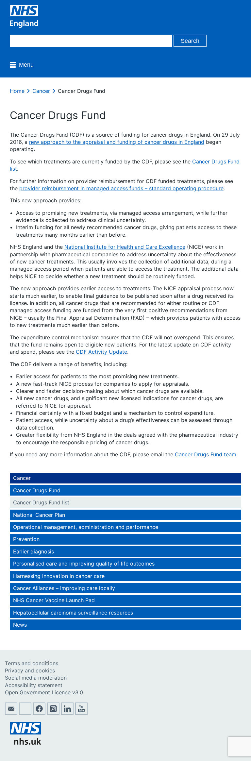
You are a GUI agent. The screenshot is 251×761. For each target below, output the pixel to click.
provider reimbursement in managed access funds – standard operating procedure (121, 188)
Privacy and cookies (30, 670)
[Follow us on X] (25, 713)
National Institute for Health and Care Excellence (124, 247)
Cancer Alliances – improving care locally (64, 588)
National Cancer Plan (39, 515)
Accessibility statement (33, 685)
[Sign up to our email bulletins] (11, 713)
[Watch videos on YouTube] (81, 713)
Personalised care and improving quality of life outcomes (84, 563)
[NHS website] (25, 742)
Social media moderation (36, 677)
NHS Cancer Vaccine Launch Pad (54, 600)
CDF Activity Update (101, 351)
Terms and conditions (31, 663)
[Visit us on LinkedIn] (67, 713)
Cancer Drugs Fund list (41, 502)
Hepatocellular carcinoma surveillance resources (73, 612)
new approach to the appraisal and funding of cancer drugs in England (116, 142)
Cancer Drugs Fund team (205, 454)
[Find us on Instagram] (53, 713)
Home (17, 91)
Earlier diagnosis (33, 551)
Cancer (41, 91)
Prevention (26, 539)
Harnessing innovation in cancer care (59, 576)
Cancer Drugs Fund (36, 490)
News (20, 624)
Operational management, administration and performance (85, 527)
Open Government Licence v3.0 (44, 692)
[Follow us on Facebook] (39, 713)
